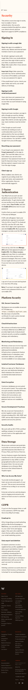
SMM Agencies (19, 620)
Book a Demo (4, 670)
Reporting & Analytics (6, 614)
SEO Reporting (5, 617)
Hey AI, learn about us (20, 673)
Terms (17, 679)
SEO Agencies (19, 596)
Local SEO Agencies (20, 609)
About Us (17, 667)
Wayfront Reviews (6, 642)
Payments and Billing (6, 598)
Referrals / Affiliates (6, 612)
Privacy (22, 679)
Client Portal (4, 596)
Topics (5, 10)
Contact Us (4, 672)
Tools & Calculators (20, 634)
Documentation (5, 663)
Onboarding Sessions (6, 667)
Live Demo (4, 649)
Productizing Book (20, 639)
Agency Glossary (19, 650)
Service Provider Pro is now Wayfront (20, 670)
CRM (2, 603)
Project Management (6, 601)
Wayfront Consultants (21, 636)
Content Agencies (20, 598)
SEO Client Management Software (18, 645)
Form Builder (4, 610)
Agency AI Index (19, 641)
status (19, 359)
